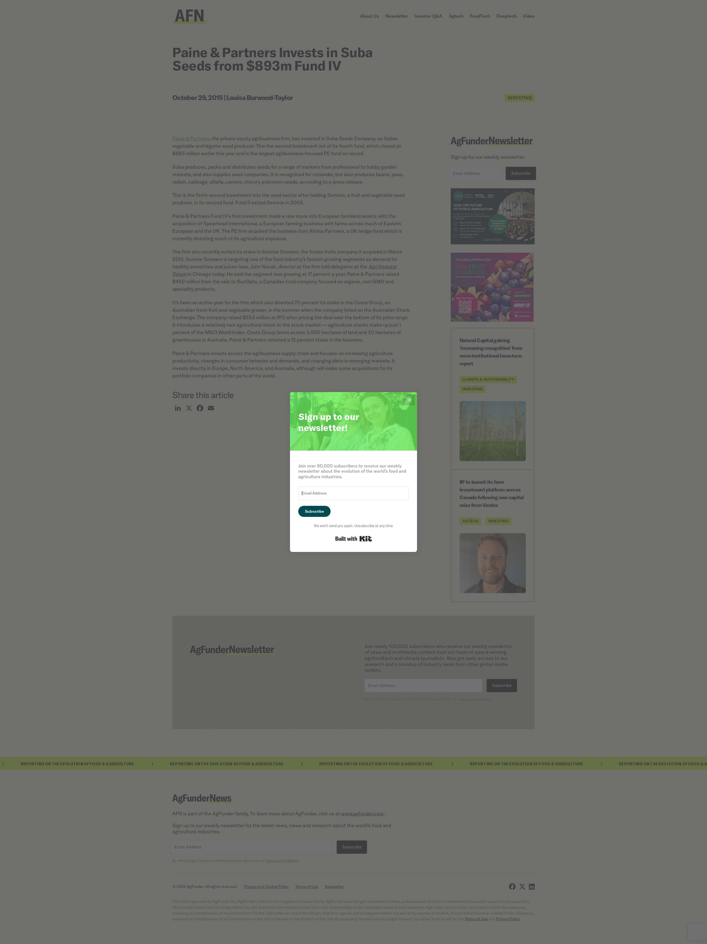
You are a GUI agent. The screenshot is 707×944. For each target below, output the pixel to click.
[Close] (409, 399)
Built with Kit (353, 539)
